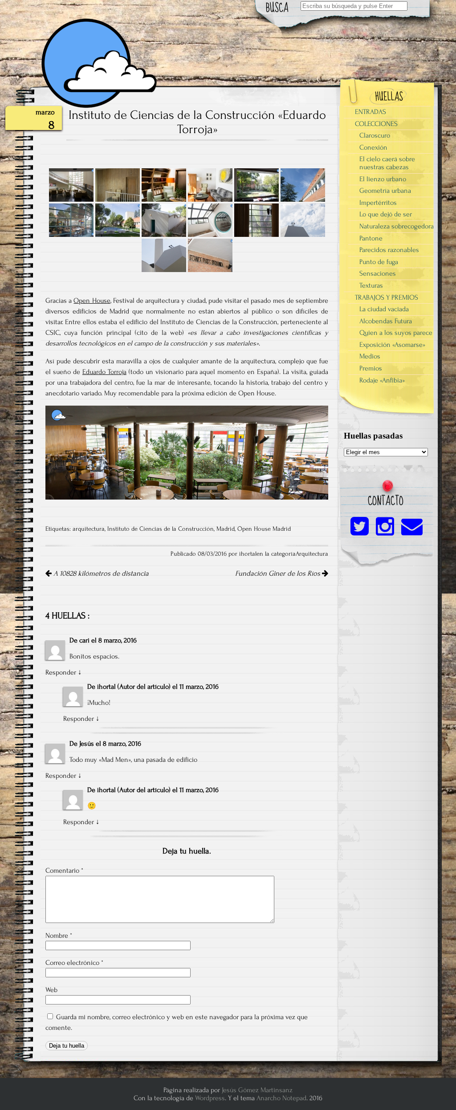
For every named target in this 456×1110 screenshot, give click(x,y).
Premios (370, 368)
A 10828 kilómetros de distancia (100, 573)
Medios (369, 356)
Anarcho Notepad (281, 1098)
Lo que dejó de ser (385, 214)
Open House (91, 301)
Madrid (225, 529)
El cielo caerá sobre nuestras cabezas (387, 163)
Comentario (64, 870)
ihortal (106, 687)
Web (51, 990)
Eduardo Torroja (104, 372)
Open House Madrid (264, 529)
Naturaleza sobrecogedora (396, 226)
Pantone (371, 238)
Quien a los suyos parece (395, 333)
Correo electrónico (74, 963)
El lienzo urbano (382, 179)
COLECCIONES (376, 124)
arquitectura (89, 529)
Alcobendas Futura (385, 321)
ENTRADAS (370, 112)
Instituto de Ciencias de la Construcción (160, 529)
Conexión (373, 147)
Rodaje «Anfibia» (382, 380)
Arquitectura (312, 553)
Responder (60, 672)
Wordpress (210, 1098)
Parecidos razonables (389, 250)
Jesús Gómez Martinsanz (257, 1090)
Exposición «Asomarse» (392, 345)
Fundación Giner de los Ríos (278, 573)
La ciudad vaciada (384, 309)
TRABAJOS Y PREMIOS (386, 297)
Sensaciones (377, 273)
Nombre (58, 935)
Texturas (371, 285)
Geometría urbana (385, 191)
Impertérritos (378, 203)
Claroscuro (374, 135)
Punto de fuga (378, 262)
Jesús (86, 744)
